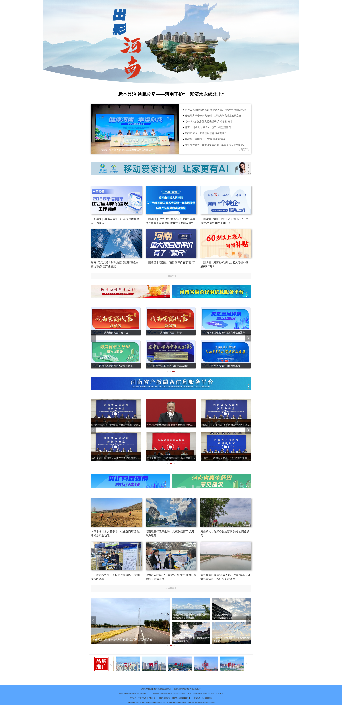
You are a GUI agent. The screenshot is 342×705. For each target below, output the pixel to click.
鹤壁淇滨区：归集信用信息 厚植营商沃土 (207, 133)
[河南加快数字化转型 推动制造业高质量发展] (226, 401)
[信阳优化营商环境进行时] (171, 342)
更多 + (244, 150)
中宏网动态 (142, 698)
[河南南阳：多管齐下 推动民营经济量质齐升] (231, 600)
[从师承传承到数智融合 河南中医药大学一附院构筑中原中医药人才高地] (135, 106)
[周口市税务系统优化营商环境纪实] (226, 342)
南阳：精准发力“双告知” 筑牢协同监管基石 (208, 127)
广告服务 (152, 698)
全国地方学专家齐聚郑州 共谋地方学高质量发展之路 (213, 115)
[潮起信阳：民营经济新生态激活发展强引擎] (191, 623)
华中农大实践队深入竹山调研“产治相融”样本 (209, 121)
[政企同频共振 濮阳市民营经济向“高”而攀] (191, 600)
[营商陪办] (171, 309)
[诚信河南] (116, 309)
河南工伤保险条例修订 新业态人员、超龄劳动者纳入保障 (215, 109)
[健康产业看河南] (226, 309)
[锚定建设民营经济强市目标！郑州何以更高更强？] (130, 600)
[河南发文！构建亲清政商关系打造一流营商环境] (226, 434)
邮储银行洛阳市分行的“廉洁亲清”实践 (205, 139)
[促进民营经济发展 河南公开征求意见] (171, 434)
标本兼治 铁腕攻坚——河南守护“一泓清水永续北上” (171, 94)
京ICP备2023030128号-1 (181, 698)
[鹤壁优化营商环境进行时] (116, 342)
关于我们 (133, 698)
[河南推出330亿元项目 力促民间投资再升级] (116, 434)
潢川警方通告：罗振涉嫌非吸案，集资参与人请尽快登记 (215, 145)
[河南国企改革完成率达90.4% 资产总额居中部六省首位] (116, 401)
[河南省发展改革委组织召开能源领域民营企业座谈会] (171, 401)
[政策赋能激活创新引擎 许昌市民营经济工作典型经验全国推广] (231, 623)
